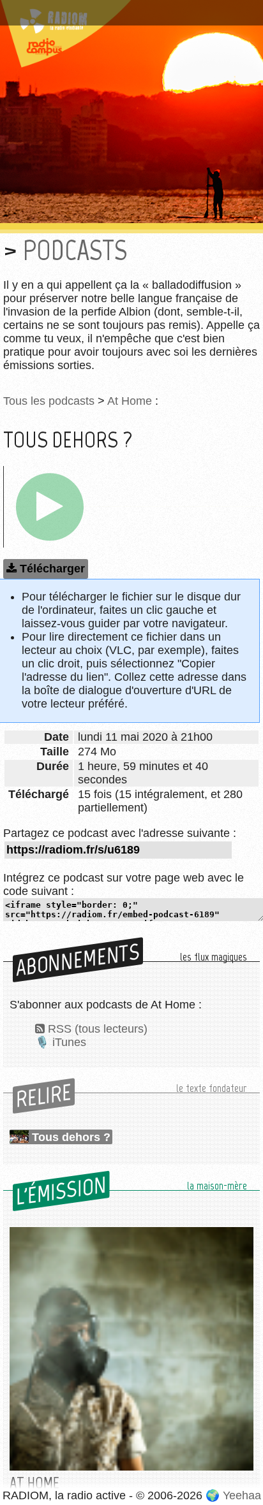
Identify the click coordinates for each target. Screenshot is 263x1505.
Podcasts (75, 250)
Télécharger (52, 568)
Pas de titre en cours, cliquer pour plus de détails (116, 15)
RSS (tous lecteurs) (97, 1028)
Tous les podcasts (48, 401)
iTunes (69, 1042)
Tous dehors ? (71, 1137)
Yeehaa (242, 1495)
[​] (50, 507)
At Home (129, 401)
